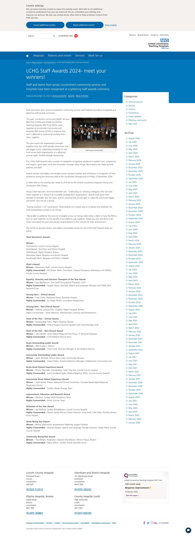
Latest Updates (134, 116)
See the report (132, 495)
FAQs (114, 523)
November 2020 (135, 386)
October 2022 (134, 302)
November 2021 (135, 342)
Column (131, 109)
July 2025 (132, 182)
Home (28, 62)
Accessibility (85, 523)
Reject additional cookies (83, 25)
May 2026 (132, 149)
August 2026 (134, 138)
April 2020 (133, 411)
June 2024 (133, 229)
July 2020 (132, 400)
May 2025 (132, 189)
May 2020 (132, 408)
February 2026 (134, 160)
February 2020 (134, 419)
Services (79, 55)
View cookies (111, 25)
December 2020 (135, 382)
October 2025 (134, 175)
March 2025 (133, 196)
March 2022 (133, 328)
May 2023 (132, 277)
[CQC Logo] (131, 477)
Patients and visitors (59, 55)
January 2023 (134, 291)
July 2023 (132, 269)
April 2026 (133, 153)
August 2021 (134, 353)
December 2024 (135, 207)
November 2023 (135, 255)
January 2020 (134, 422)
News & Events (143, 35)
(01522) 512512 (34, 489)
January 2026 (134, 164)
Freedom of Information (35, 523)
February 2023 (134, 288)
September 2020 (135, 393)
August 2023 (134, 266)
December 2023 (135, 251)
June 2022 (133, 317)
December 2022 (135, 295)
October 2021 (134, 346)
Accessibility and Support (101, 523)
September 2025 (135, 178)
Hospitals (38, 55)
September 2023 (135, 262)
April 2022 (133, 324)
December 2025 (135, 167)
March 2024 (133, 240)
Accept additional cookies (44, 25)
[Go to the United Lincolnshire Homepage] (28, 55)
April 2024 (133, 237)
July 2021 (132, 357)
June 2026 (133, 145)
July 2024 (132, 226)
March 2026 (133, 156)
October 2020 (134, 390)
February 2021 (134, 375)
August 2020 (134, 397)
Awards (71, 96)
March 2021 (133, 371)
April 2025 (133, 193)
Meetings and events (137, 120)
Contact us (154, 35)
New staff (132, 124)
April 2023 (133, 280)
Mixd (80, 529)
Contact (49, 523)
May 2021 (132, 364)
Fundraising (133, 113)
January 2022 (134, 335)
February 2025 (134, 200)
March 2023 (133, 284)
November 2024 (135, 211)
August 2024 (134, 222)
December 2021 (135, 339)
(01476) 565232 (82, 489)
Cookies (57, 523)
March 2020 (133, 415)
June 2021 (133, 360)
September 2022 (135, 306)
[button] (68, 36)
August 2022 (134, 309)
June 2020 (133, 404)
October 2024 (134, 215)
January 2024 (134, 247)
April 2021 (133, 368)
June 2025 (133, 186)
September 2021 (135, 350)
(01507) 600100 (82, 513)
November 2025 (135, 171)
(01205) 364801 (34, 513)
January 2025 (134, 204)
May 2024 (132, 233)
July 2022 (132, 313)
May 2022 (132, 320)
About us (132, 35)
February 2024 (134, 244)
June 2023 (133, 273)
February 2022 (134, 331)
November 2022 (135, 298)
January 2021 (134, 379)
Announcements (49, 62)
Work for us (95, 55)
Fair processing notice (70, 523)
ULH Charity (164, 35)
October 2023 (134, 258)
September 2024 (135, 218)
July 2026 (132, 142)
